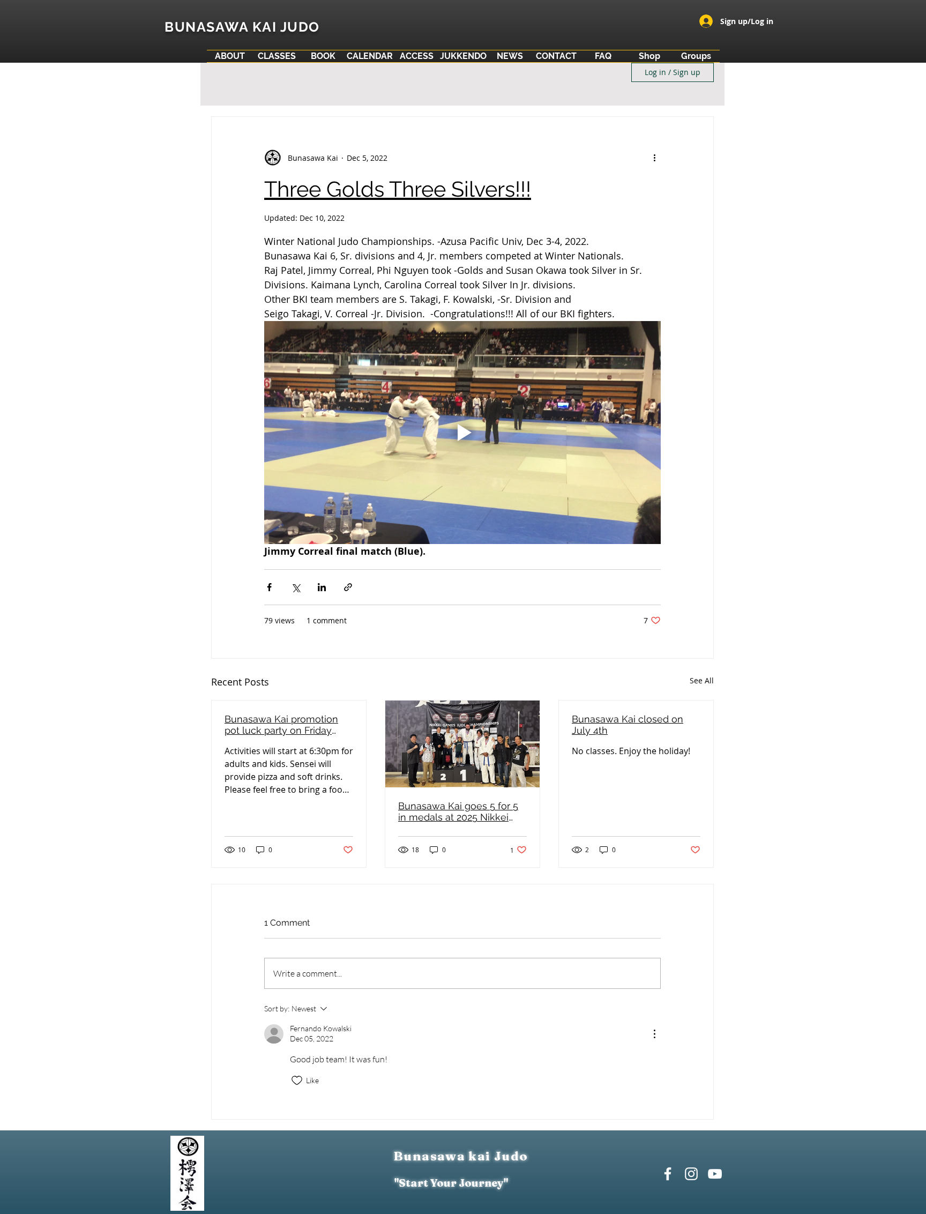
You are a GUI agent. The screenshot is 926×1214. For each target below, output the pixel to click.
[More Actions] (654, 1033)
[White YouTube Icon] (714, 1173)
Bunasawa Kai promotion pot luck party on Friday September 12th (281, 724)
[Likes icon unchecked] (297, 1080)
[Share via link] (348, 587)
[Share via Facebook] (269, 587)
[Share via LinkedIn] (322, 587)
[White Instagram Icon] (691, 1173)
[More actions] (654, 157)
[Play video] (462, 432)
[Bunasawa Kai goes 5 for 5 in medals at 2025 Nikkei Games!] (462, 744)
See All (702, 680)
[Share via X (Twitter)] (295, 587)
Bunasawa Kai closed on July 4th (627, 724)
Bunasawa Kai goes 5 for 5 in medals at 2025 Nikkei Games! (458, 811)
